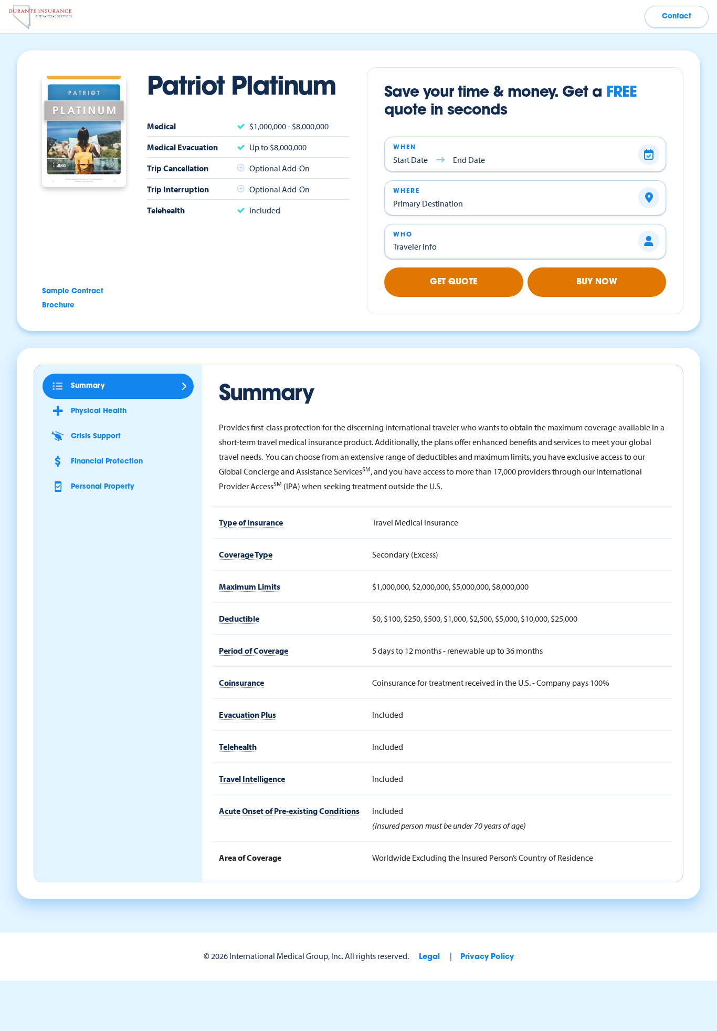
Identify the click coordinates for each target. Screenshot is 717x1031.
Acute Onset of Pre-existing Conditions (289, 811)
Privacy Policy (487, 957)
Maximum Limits (249, 586)
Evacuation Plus (247, 714)
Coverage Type (245, 554)
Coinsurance (241, 682)
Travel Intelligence (252, 779)
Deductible (239, 618)
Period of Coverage (253, 650)
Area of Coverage (250, 857)
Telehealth (238, 746)
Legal (429, 957)
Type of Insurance (251, 522)
